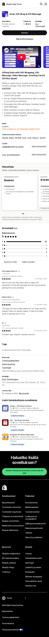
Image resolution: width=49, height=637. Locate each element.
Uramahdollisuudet (33, 558)
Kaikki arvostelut (28, 262)
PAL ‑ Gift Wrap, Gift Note (19, 420)
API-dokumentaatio (10, 558)
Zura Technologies (10, 379)
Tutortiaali (6, 368)
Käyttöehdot (7, 611)
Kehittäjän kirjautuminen (12, 605)
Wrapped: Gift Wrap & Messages (22, 435)
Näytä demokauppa (24, 39)
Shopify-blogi (8, 567)
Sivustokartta (8, 623)
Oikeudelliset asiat (33, 581)
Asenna (24, 33)
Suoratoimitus (31, 503)
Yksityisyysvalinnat (10, 630)
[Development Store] (22, 213)
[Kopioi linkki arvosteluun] (19, 271)
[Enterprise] (26, 213)
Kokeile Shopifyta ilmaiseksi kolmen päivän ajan (24, 471)
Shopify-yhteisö (9, 563)
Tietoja (28, 553)
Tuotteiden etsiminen (11, 507)
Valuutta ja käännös (33, 537)
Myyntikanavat (8, 503)
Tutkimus (6, 572)
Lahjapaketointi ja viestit (13, 147)
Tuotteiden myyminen (11, 512)
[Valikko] (45, 4)
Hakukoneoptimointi (34, 528)
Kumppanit (30, 572)
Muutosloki (24, 393)
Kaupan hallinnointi (10, 530)
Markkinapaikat (31, 507)
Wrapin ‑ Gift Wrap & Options (21, 406)
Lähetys (28, 533)
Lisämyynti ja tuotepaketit (31, 517)
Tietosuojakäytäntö (10, 361)
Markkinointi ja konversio (13, 526)
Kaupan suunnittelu (10, 521)
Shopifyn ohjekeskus (11, 553)
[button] (24, 411)
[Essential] (24, 213)
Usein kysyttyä (8, 364)
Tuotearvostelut (32, 512)
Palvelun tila (30, 586)
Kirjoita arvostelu (10, 262)
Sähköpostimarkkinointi (35, 524)
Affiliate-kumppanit (33, 577)
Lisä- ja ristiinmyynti (11, 155)
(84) (29, 24)
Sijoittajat (29, 563)
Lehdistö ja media (33, 567)
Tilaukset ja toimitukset (12, 516)
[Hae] (41, 4)
